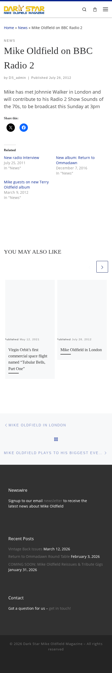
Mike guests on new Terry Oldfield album (26, 184)
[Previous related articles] (89, 267)
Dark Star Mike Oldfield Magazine (53, 643)
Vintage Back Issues (25, 549)
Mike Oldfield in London (81, 350)
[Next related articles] (102, 267)
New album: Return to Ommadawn (75, 160)
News (23, 27)
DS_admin (17, 78)
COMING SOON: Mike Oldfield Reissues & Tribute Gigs (55, 564)
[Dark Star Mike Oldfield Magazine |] (24, 8)
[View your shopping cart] (95, 9)
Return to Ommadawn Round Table (39, 556)
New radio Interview (21, 157)
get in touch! (60, 608)
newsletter (53, 500)
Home (9, 27)
